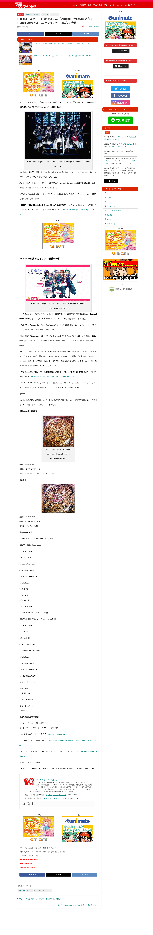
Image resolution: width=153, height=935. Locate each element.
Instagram (110, 201)
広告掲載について (120, 66)
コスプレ (119, 5)
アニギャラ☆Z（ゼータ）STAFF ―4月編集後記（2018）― (41, 899)
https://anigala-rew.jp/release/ (55, 795)
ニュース (20, 14)
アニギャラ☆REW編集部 (92, 26)
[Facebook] (32, 804)
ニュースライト (120, 161)
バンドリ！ (55, 14)
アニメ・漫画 (97, 5)
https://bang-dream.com (56, 734)
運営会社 (109, 219)
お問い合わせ (111, 224)
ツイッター (110, 193)
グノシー (109, 161)
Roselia (29, 14)
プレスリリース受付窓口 (114, 210)
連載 (89, 5)
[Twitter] (24, 804)
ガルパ (37, 14)
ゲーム (112, 5)
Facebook (110, 197)
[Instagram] (28, 804)
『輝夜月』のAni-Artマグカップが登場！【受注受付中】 (76, 905)
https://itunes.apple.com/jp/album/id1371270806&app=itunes (52, 376)
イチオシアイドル (130, 5)
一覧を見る (111, 181)
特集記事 (83, 5)
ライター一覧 (111, 206)
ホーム (75, 5)
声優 (105, 5)
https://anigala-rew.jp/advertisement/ (55, 798)
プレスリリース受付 (120, 51)
